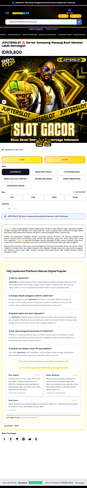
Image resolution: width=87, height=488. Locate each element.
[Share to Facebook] (10, 439)
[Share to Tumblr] (36, 439)
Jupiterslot (8, 229)
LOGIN (63, 16)
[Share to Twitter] (4, 439)
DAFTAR (76, 16)
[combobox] (41, 21)
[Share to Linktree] (17, 439)
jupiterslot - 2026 (11, 426)
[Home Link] (20, 13)
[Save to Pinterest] (23, 439)
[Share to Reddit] (30, 439)
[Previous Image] (4, 102)
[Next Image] (83, 102)
